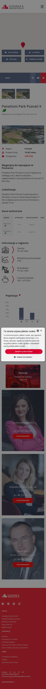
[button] (23, 357)
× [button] (41, 330)
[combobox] (38, 331)
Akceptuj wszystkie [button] (23, 351)
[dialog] (23, 344)
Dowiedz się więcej (33, 346)
